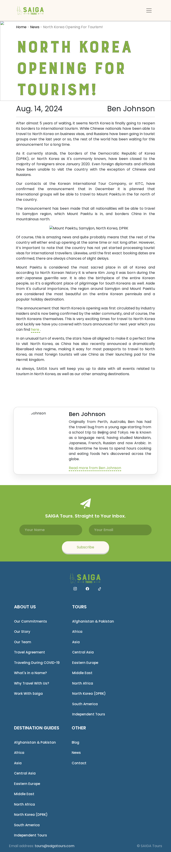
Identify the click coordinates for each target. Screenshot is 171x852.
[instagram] (75, 588)
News (34, 27)
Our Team (22, 642)
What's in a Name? (30, 673)
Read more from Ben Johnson (95, 467)
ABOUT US (25, 607)
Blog (75, 742)
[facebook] (87, 588)
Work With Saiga (28, 693)
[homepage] (30, 10)
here (35, 329)
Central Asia (83, 652)
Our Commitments (30, 621)
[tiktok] (99, 588)
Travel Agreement (29, 652)
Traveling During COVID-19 (37, 662)
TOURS (79, 607)
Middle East (82, 673)
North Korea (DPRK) (89, 693)
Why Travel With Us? (31, 683)
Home (21, 27)
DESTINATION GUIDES (36, 728)
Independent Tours (88, 714)
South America (85, 704)
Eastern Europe (85, 662)
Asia (76, 642)
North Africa (82, 683)
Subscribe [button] (85, 547)
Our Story (22, 631)
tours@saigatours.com (54, 845)
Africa (77, 631)
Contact (79, 763)
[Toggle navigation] (149, 10)
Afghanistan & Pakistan (93, 621)
